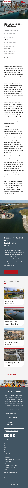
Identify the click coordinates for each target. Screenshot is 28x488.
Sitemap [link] (6, 469)
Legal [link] (5, 463)
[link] (11, 3)
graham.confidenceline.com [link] (10, 477)
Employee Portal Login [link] (9, 467)
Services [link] (6, 443)
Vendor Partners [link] (8, 453)
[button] (24, 4)
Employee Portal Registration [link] (11, 465)
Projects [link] (6, 445)
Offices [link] (5, 447)
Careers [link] (6, 451)
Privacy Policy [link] (7, 461)
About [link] (5, 449)
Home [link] (5, 441)
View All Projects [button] (12, 374)
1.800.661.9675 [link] (7, 475)
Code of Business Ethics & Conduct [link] (12, 459)
